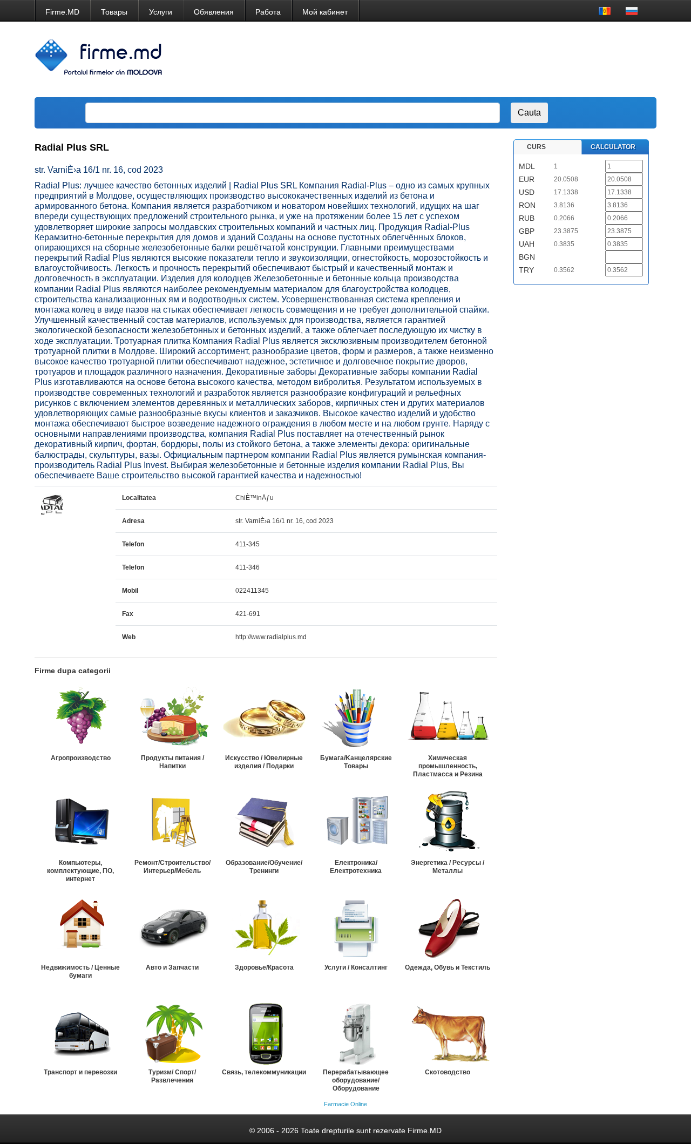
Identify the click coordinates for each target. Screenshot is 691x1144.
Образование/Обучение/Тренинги (264, 867)
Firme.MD (62, 12)
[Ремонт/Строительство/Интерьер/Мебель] (172, 823)
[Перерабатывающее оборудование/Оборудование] (356, 1032)
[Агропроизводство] (80, 718)
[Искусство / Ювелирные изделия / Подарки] (264, 718)
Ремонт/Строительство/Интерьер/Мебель (172, 867)
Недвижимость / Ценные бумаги (80, 971)
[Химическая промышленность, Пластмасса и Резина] (447, 718)
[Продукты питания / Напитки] (172, 718)
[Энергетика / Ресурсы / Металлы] (447, 823)
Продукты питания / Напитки (172, 762)
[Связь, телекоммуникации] (264, 1032)
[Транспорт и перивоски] (80, 1032)
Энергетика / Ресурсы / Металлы (447, 867)
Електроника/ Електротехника (356, 867)
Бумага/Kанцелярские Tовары (356, 762)
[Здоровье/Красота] (264, 927)
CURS (536, 147)
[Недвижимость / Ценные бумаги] (80, 927)
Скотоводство (447, 1072)
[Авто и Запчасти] (172, 927)
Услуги (160, 12)
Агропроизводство (81, 758)
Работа (268, 12)
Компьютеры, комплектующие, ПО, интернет (80, 871)
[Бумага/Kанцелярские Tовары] (356, 718)
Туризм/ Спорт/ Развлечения (172, 1076)
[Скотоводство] (447, 1032)
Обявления (214, 12)
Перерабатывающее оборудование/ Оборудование (356, 1080)
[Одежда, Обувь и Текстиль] (447, 927)
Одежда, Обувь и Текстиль (447, 967)
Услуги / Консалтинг (356, 967)
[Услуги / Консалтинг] (356, 927)
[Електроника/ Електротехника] (356, 823)
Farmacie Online (345, 1104)
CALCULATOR (613, 147)
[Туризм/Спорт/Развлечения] (172, 1032)
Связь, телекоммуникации (264, 1072)
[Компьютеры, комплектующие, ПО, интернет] (80, 823)
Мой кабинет (325, 12)
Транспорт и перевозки (80, 1072)
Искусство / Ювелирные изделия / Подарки (264, 762)
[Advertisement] (453, 59)
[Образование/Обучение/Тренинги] (264, 823)
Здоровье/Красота (264, 967)
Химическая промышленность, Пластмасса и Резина (448, 766)
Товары (114, 12)
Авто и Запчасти (172, 967)
